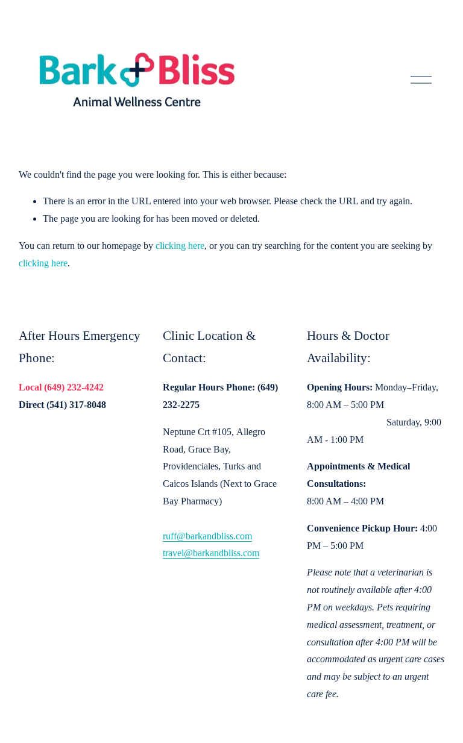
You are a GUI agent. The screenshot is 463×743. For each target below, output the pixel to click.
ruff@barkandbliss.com (207, 536)
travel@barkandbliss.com (211, 553)
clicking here (180, 245)
